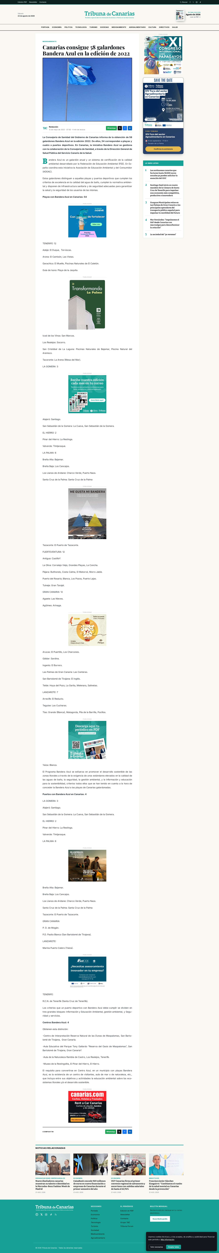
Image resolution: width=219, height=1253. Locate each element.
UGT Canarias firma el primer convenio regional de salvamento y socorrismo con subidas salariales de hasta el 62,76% (128, 1185)
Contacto (42, 2)
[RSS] (55, 1214)
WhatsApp (111, 128)
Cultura (152, 27)
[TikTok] (200, 2)
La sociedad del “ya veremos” (163, 234)
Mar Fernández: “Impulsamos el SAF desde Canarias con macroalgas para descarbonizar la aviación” (164, 224)
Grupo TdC (125, 1222)
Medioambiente (119, 27)
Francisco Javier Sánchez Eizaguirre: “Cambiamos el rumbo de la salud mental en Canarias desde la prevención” (165, 1185)
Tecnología (81, 27)
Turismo (93, 27)
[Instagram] (197, 2)
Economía (57, 27)
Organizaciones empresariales (50, 1178)
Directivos (164, 27)
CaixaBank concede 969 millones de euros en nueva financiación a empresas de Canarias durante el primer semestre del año (89, 1185)
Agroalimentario (137, 27)
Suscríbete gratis (160, 1219)
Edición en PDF (127, 1211)
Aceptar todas (173, 1247)
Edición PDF (22, 2)
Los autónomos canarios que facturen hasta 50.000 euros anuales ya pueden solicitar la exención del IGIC (164, 174)
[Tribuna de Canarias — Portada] (109, 14)
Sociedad (104, 27)
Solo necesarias (156, 1247)
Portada (45, 27)
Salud (175, 27)
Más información (167, 1240)
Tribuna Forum (126, 1226)
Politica (68, 27)
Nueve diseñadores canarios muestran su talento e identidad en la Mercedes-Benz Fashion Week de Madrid (52, 1185)
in (130, 128)
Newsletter (33, 2)
